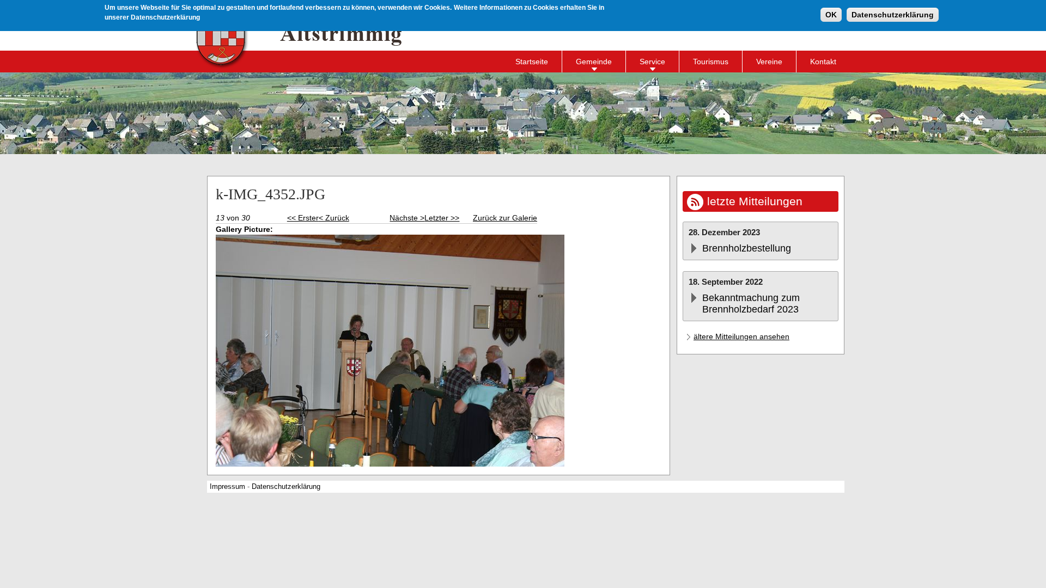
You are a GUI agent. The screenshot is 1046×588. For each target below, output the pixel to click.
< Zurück (334, 217)
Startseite (531, 61)
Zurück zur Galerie (505, 217)
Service (652, 61)
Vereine (769, 61)
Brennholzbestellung (746, 248)
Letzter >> (441, 217)
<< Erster (303, 217)
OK (831, 14)
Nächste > (407, 217)
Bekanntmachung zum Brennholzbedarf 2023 (751, 303)
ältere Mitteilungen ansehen (741, 336)
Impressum (227, 487)
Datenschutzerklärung (893, 14)
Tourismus (710, 61)
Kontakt (823, 61)
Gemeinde (594, 61)
